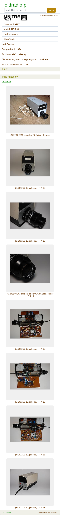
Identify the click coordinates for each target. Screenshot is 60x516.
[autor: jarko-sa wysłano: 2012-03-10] (30, 162)
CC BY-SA (7, 512)
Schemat (6, 81)
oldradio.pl (16, 5)
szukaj (51, 10)
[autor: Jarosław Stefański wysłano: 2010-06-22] (30, 109)
